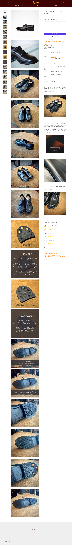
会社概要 (33, 529)
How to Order (24, 5)
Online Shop (17, 5)
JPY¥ (3, 2)
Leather (43, 5)
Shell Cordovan (32, 5)
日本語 (8, 2)
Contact (55, 5)
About (38, 5)
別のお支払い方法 (55, 36)
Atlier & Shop (49, 5)
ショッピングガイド (35, 531)
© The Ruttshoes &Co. (7, 541)
